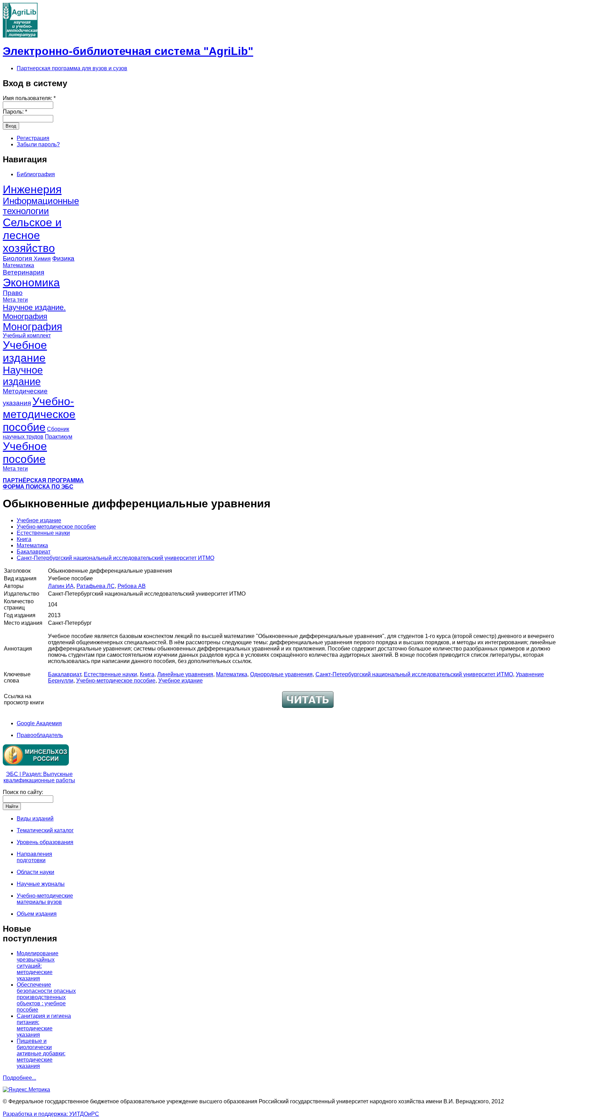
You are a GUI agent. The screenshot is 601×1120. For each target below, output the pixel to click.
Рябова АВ (132, 586)
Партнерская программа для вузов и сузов (72, 68)
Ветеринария (23, 272)
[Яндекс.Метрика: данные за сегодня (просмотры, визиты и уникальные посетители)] (26, 1090)
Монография (32, 326)
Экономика (31, 282)
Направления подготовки (34, 857)
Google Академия (39, 723)
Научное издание (23, 376)
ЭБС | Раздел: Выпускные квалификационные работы (39, 777)
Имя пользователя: (29, 98)
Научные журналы (41, 884)
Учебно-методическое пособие (39, 414)
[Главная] (20, 36)
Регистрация (33, 138)
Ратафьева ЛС (96, 586)
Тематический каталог (45, 830)
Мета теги (15, 300)
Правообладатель (40, 735)
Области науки (35, 872)
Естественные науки (43, 533)
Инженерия (32, 189)
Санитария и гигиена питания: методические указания (44, 1025)
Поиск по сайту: (23, 792)
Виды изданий (35, 818)
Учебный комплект (27, 335)
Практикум (58, 437)
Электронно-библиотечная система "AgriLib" (128, 51)
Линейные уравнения (185, 674)
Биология (18, 258)
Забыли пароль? (38, 144)
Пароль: (15, 112)
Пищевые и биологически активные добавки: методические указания (41, 1053)
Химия (42, 259)
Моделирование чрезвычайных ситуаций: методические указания (37, 965)
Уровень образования (45, 842)
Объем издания (37, 914)
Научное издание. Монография (34, 312)
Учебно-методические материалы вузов (45, 899)
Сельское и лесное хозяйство (32, 235)
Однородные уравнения (281, 674)
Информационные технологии (41, 206)
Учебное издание (25, 351)
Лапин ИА (61, 586)
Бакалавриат (33, 552)
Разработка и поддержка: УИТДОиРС (51, 1114)
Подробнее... (19, 1078)
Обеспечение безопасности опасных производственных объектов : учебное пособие (46, 997)
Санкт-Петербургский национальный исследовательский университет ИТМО (115, 558)
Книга (24, 539)
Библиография (36, 174)
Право (13, 292)
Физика (63, 258)
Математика (18, 265)
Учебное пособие (25, 452)
